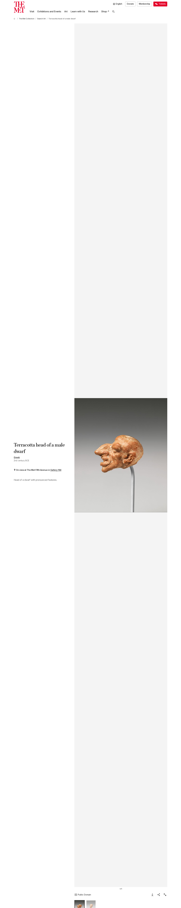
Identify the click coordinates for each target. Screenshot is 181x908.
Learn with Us (78, 11)
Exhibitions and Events (49, 11)
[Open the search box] (113, 11)
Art (66, 11)
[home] (15, 18)
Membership (144, 4)
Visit (32, 11)
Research (93, 11)
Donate (130, 4)
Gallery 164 (55, 470)
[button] (120, 455)
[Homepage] (19, 7)
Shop (104, 11)
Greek (17, 457)
